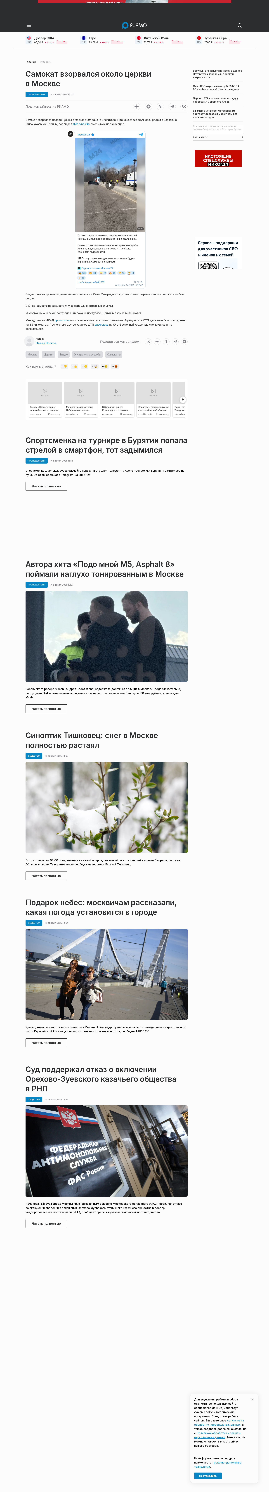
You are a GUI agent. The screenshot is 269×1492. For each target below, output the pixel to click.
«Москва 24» (81, 124)
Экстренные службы (87, 354)
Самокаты (113, 354)
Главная (31, 61)
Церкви (48, 354)
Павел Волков (45, 343)
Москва (32, 354)
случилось (101, 324)
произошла (62, 320)
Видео (63, 354)
